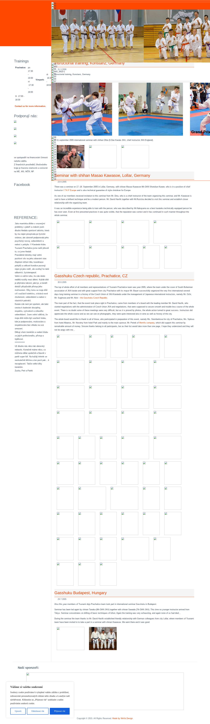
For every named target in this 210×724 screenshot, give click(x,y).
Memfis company (147, 323)
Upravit (18, 711)
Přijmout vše (59, 711)
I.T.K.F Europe (69, 190)
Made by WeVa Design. (122, 718)
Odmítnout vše (37, 711)
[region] (40, 700)
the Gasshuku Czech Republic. (94, 298)
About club (22, 50)
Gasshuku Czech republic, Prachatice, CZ (91, 276)
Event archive (43, 50)
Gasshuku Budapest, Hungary (80, 592)
